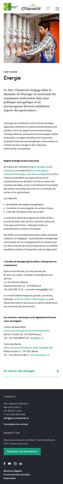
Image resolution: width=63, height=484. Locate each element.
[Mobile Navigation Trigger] (57, 6)
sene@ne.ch (37, 338)
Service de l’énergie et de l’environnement (27, 330)
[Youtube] (9, 464)
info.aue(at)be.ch (40, 355)
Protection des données (17, 474)
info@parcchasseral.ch (16, 418)
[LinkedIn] (20, 463)
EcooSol (35, 170)
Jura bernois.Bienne (37, 174)
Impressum (10, 478)
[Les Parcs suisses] (11, 6)
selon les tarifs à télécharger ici (30, 299)
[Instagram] (15, 463)
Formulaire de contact (16, 424)
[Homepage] (31, 6)
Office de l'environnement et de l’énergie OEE (28, 347)
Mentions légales (13, 471)
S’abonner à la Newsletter (22, 451)
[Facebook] (4, 463)
